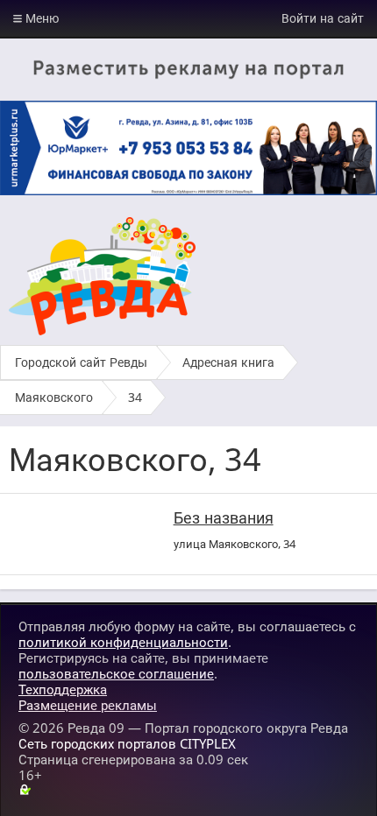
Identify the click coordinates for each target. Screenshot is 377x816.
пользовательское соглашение (116, 673)
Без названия (224, 517)
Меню (40, 18)
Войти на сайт (322, 18)
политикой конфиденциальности (123, 642)
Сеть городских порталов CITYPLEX (127, 743)
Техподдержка (62, 689)
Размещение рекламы (87, 705)
